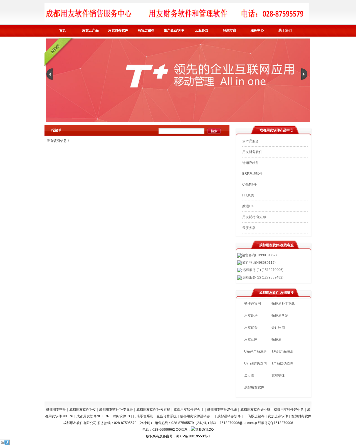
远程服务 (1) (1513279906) (262, 270)
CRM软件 (249, 184)
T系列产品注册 (282, 351)
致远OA (248, 206)
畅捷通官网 (252, 303)
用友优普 (251, 327)
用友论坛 (251, 315)
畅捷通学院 (279, 315)
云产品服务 (250, 141)
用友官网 (251, 339)
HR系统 (248, 195)
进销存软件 (250, 163)
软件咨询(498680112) (259, 263)
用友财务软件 (118, 30)
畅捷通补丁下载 (283, 303)
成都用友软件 (254, 387)
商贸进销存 (146, 30)
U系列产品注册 (255, 351)
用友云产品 (90, 30)
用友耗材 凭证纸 (254, 217)
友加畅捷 (278, 375)
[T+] (178, 121)
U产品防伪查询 (255, 363)
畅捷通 (276, 339)
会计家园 (278, 327)
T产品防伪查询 (282, 363)
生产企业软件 (174, 30)
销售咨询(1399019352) (259, 255)
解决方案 (229, 30)
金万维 (249, 375)
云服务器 (201, 30)
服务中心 (257, 30)
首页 (62, 30)
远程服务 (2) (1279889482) (262, 277)
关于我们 (285, 30)
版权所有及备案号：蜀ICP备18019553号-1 (178, 436)
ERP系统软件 (252, 174)
